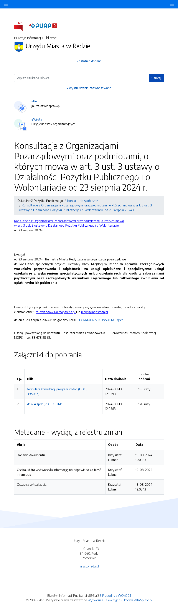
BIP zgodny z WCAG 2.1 (115, 595)
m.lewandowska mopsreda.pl (56, 312)
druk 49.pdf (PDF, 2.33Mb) (45, 404)
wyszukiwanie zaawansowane (90, 88)
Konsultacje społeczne (82, 201)
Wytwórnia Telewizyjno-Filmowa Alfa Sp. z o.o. (119, 600)
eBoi (34, 101)
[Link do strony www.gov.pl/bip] (21, 25)
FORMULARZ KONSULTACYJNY (100, 320)
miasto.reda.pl (89, 566)
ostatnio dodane (90, 61)
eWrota (36, 119)
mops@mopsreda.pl (94, 312)
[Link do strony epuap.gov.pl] (43, 25)
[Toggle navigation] (172, 4)
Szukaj (156, 78)
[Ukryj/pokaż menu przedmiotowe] (5, 4)
